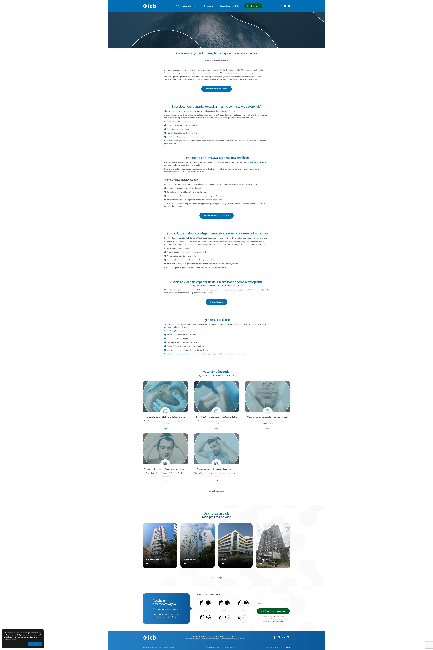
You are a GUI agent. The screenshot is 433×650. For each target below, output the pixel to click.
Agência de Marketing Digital (276, 647)
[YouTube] (285, 6)
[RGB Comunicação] (288, 647)
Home (207, 60)
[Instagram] (281, 6)
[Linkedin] (289, 6)
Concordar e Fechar (35, 644)
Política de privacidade (211, 647)
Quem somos (209, 6)
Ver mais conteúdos (216, 491)
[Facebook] (277, 6)
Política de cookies (231, 647)
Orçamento (255, 6)
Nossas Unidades (188, 6)
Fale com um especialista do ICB (216, 215)
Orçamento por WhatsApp (275, 611)
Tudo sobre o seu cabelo (229, 6)
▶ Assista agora (217, 302)
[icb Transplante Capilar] (149, 5)
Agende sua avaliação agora (216, 89)
